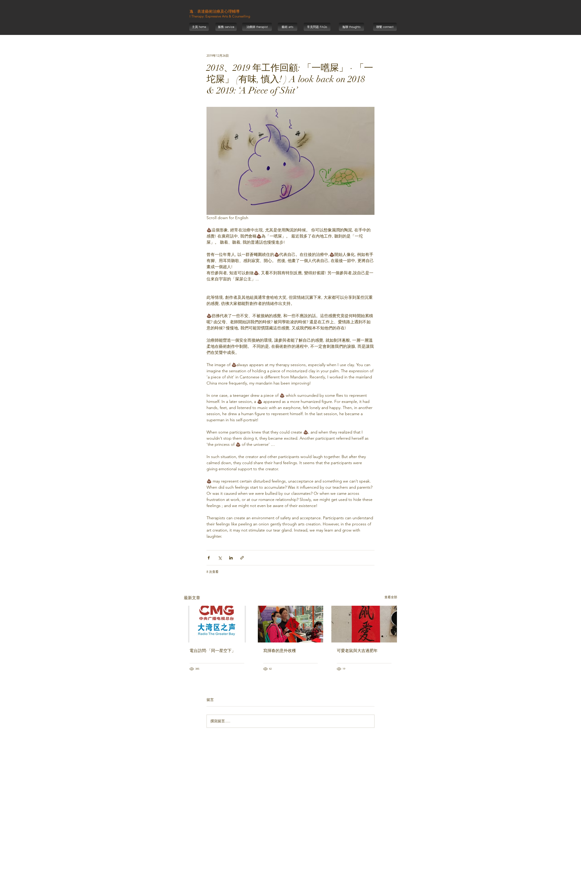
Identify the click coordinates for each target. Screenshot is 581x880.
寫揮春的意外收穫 (279, 650)
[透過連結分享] (242, 558)
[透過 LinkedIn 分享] (231, 558)
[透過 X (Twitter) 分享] (220, 558)
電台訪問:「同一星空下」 (213, 650)
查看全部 (390, 597)
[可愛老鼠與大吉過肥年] (364, 624)
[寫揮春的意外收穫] (290, 624)
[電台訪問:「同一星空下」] (217, 624)
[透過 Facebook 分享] (209, 558)
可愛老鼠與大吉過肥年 (357, 650)
